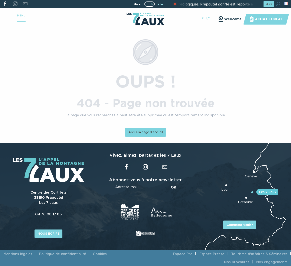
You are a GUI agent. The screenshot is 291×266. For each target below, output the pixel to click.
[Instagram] (15, 4)
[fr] (286, 3)
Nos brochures (236, 262)
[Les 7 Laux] (48, 181)
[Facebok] (5, 4)
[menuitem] (145, 19)
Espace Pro (183, 254)
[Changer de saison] (150, 4)
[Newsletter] (25, 4)
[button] (278, 3)
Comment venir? (240, 224)
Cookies (100, 254)
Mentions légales (17, 254)
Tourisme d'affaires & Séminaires (259, 254)
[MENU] (21, 23)
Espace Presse (211, 254)
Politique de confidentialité (62, 254)
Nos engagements (272, 262)
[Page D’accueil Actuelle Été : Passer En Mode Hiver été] (149, 4)
